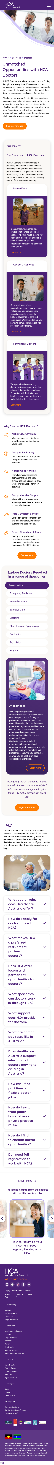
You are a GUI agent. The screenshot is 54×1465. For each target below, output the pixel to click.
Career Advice (10, 1395)
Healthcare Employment (13, 1331)
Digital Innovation (11, 1378)
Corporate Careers (11, 1320)
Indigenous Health (11, 1371)
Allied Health (9, 1347)
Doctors (7, 1344)
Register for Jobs (14, 126)
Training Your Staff (11, 1413)
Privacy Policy (7, 1296)
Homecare (8, 1341)
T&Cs (30, 1295)
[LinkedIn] (7, 1284)
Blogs (7, 1389)
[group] (26, 1230)
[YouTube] (29, 1284)
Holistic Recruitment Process (15, 1410)
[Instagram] (12, 1284)
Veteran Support (10, 1368)
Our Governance (11, 1313)
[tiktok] (17, 1284)
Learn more (15, 252)
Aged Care (8, 1374)
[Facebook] (23, 1284)
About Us (8, 1310)
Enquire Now (27, 555)
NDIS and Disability (11, 1350)
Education (8, 1334)
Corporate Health (11, 1338)
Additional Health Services (14, 1353)
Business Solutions (12, 1407)
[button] (4, 1218)
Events (7, 1392)
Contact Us (9, 1317)
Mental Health (10, 1365)
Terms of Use (19, 1296)
